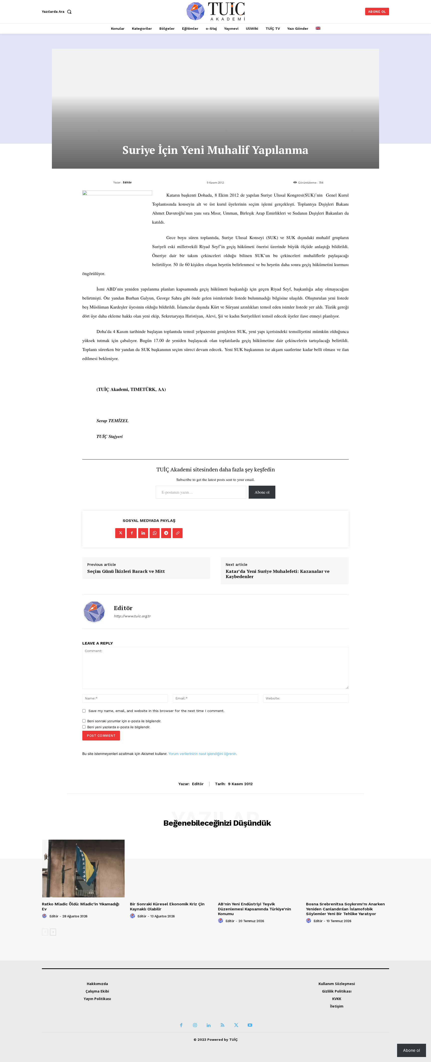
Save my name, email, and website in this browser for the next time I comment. (156, 711)
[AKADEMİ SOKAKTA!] (215, 11)
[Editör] (94, 612)
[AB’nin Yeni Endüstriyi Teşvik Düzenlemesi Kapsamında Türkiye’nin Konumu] (259, 868)
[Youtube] (249, 1011)
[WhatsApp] (155, 533)
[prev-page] (45, 932)
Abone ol (262, 492)
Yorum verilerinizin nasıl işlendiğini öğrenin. (202, 753)
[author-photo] (45, 916)
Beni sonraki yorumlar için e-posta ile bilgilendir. (124, 721)
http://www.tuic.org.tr (132, 616)
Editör (127, 182)
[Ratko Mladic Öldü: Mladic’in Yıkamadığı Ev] (83, 868)
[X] (120, 533)
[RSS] (222, 1011)
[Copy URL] (178, 533)
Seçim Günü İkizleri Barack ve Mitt (126, 571)
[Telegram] (166, 533)
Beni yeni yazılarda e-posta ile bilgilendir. (118, 727)
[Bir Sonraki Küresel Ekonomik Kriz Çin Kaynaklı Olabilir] (171, 868)
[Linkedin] (143, 533)
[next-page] (53, 932)
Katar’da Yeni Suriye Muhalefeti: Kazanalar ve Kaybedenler (277, 574)
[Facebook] (132, 533)
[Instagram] (195, 1011)
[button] (58, 11)
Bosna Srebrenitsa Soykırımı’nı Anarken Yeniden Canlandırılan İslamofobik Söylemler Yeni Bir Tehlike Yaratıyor (345, 909)
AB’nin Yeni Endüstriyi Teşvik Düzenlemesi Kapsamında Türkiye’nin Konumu (254, 909)
